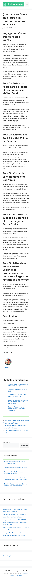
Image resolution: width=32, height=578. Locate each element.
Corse (14, 420)
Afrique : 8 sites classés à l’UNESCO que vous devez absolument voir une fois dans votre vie (16, 522)
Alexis (14, 28)
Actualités (8, 420)
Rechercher (6, 442)
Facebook (19, 575)
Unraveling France (9, 556)
